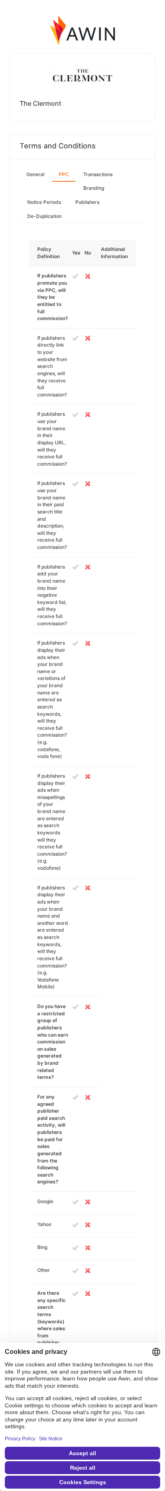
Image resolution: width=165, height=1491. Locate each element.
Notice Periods (44, 202)
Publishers (87, 202)
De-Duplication (44, 216)
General (35, 174)
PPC (64, 174)
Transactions (98, 174)
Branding (93, 188)
